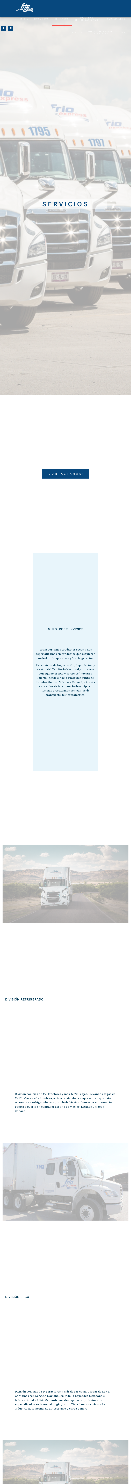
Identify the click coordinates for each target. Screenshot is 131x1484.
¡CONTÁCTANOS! (66, 473)
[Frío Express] (24, 7)
